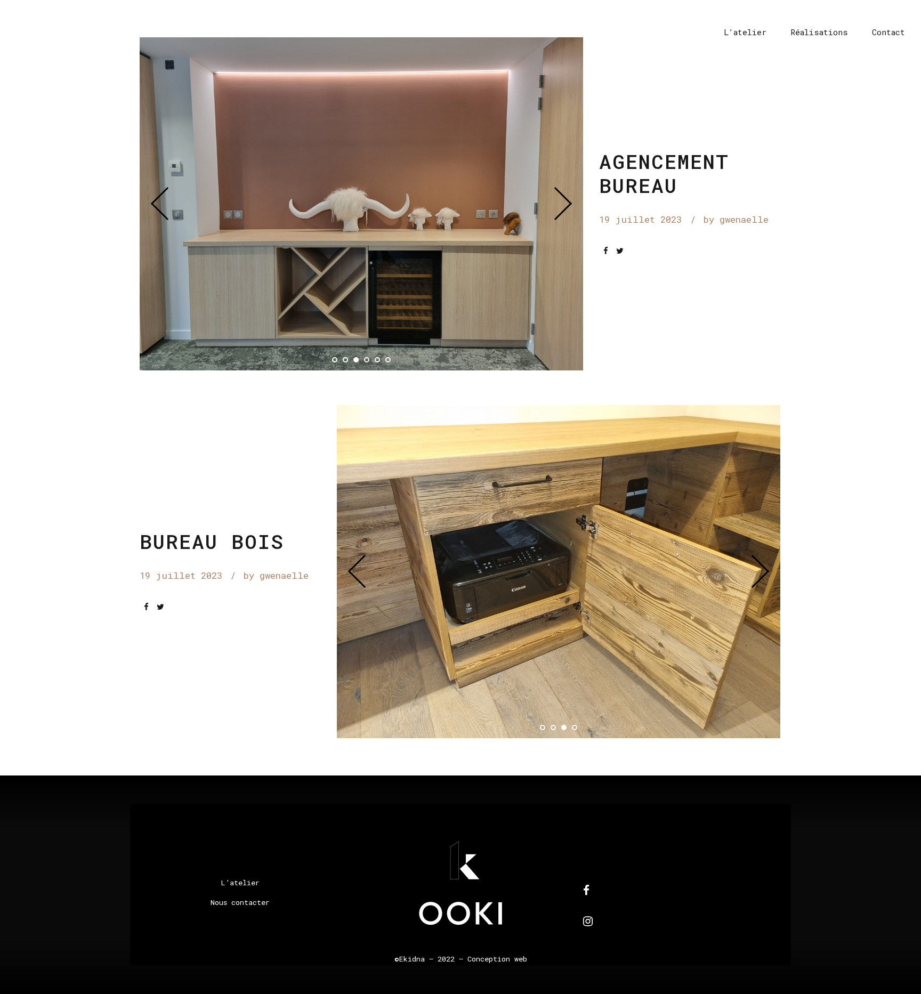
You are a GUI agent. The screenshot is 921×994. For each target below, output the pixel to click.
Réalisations (819, 32)
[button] (167, 203)
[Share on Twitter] (620, 251)
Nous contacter (240, 902)
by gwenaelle (736, 219)
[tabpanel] (362, 203)
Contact (888, 32)
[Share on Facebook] (605, 251)
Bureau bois (212, 541)
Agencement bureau (664, 173)
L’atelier (745, 32)
